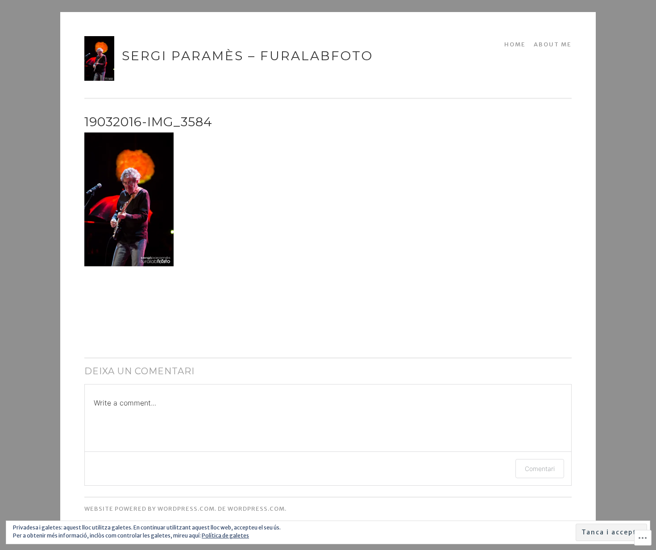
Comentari (540, 468)
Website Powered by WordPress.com (149, 509)
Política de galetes (225, 535)
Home (515, 44)
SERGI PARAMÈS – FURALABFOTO (247, 55)
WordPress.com (256, 509)
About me (553, 44)
